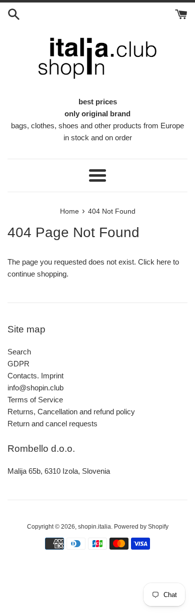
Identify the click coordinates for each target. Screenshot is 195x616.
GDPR (19, 363)
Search (19, 351)
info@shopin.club (36, 387)
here (163, 262)
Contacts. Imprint (36, 375)
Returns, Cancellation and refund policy (71, 411)
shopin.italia (94, 526)
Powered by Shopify (141, 526)
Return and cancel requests (53, 423)
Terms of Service (35, 399)
